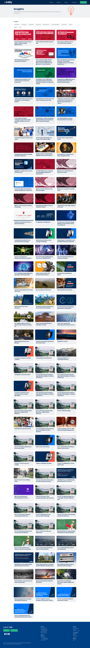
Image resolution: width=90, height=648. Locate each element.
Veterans (74, 629)
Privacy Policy (43, 640)
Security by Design (64, 24)
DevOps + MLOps (38, 24)
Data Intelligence (24, 24)
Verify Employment (76, 630)
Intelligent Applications (46, 24)
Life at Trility (75, 627)
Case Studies (75, 636)
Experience (75, 635)
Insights (74, 633)
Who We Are (43, 636)
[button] (52, 2)
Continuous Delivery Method (55, 24)
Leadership (70, 24)
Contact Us (83, 2)
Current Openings (76, 628)
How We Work (43, 637)
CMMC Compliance (44, 632)
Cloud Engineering (31, 24)
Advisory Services (17, 24)
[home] (7, 2)
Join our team (14, 630)
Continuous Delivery (45, 638)
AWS (73, 640)
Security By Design (45, 639)
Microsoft (74, 639)
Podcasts (16, 27)
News (20, 27)
